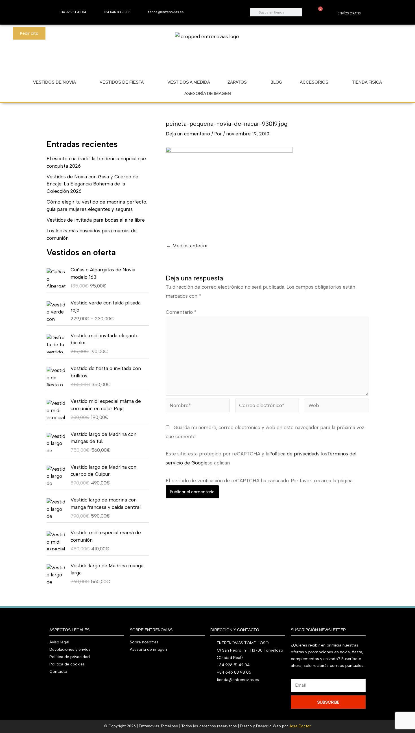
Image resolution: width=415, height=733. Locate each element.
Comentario (181, 312)
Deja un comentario (188, 134)
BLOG (276, 82)
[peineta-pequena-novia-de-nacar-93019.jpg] (229, 189)
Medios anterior (187, 245)
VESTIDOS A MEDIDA (188, 82)
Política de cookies (67, 664)
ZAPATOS (237, 82)
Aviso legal (59, 642)
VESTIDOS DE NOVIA (54, 82)
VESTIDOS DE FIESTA (122, 82)
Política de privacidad (293, 454)
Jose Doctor (300, 726)
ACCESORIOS (314, 82)
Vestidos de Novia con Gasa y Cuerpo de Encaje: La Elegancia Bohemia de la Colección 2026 (92, 184)
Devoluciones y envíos (70, 649)
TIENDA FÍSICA (367, 82)
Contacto (58, 671)
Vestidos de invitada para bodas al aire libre (96, 220)
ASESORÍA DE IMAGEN (207, 93)
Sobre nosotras (144, 642)
